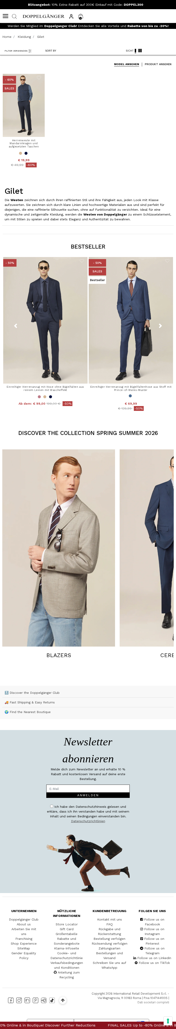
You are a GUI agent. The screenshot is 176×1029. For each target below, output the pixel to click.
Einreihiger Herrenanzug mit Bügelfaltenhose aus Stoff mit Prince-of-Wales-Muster (131, 388)
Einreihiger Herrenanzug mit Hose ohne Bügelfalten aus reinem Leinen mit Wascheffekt (45, 388)
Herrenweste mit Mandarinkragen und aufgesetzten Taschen (24, 143)
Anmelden (88, 795)
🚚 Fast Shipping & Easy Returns (30, 702)
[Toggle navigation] (5, 16)
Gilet (40, 37)
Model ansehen (126, 64)
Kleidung (24, 37)
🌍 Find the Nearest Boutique (28, 712)
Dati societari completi (153, 1002)
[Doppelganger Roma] (43, 16)
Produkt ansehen (158, 64)
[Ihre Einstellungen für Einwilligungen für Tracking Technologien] (168, 1021)
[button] (160, 326)
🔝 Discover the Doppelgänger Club (32, 692)
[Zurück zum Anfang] (62, 1000)
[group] (58, 554)
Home (6, 37)
